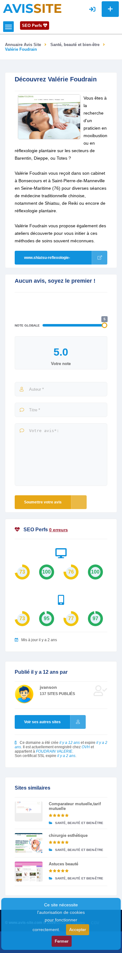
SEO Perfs (32, 25)
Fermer (62, 941)
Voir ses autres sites (42, 722)
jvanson (48, 687)
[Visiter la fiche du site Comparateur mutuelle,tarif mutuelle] (29, 811)
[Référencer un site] (110, 9)
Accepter (77, 929)
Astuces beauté (63, 864)
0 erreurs (58, 529)
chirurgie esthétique (68, 835)
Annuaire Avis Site (23, 44)
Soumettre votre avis (43, 502)
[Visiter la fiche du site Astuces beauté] (29, 872)
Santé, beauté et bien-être (74, 44)
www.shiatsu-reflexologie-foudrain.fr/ (47, 260)
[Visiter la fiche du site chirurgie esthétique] (29, 843)
